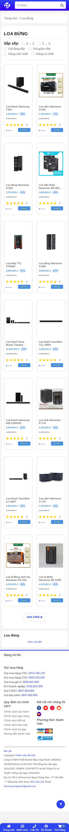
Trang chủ (10, 18)
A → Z (30, 43)
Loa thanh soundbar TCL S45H (50, 343)
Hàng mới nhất (18, 53)
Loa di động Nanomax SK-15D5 (50, 578)
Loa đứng (27, 18)
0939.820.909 (31, 681)
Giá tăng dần (16, 48)
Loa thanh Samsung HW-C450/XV (17, 422)
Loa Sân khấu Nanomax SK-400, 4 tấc (50, 188)
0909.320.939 (37, 677)
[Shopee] (59, 708)
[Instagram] (52, 708)
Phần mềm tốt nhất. (26, 755)
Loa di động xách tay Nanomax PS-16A (18, 578)
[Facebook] (39, 708)
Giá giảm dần (42, 48)
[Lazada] (39, 714)
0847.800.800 (26, 690)
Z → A (46, 43)
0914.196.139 (37, 673)
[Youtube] (45, 708)
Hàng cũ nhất (44, 53)
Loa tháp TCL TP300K (14, 265)
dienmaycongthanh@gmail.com (20, 786)
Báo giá (8, 751)
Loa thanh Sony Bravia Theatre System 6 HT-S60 (16, 344)
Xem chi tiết (34, 641)
